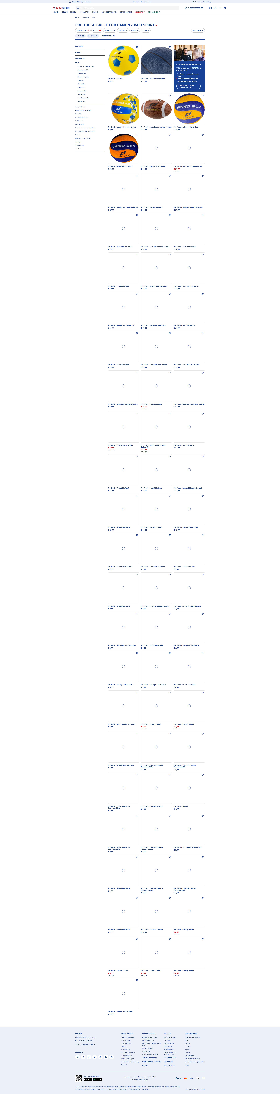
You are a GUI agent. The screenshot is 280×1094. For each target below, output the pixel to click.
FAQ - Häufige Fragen (128, 1052)
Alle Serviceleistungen (192, 1037)
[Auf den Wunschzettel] (137, 47)
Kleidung (79, 46)
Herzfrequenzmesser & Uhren (85, 128)
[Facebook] (83, 1057)
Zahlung (123, 1046)
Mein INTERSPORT (148, 1034)
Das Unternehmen (170, 1037)
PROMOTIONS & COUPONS (151, 1062)
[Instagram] (77, 1057)
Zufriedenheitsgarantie (150, 1054)
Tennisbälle (82, 94)
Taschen (78, 149)
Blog (187, 1065)
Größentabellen (190, 1056)
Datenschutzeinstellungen (140, 1079)
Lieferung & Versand (128, 1037)
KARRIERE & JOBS (170, 1058)
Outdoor (188, 1046)
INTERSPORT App (148, 1040)
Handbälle (81, 84)
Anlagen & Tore (80, 107)
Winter (187, 1049)
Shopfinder (167, 1040)
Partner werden (169, 1043)
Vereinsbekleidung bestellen (194, 1062)
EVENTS (145, 1066)
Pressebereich (168, 1046)
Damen (77, 17)
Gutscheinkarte (147, 1048)
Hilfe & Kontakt (127, 1034)
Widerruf (124, 1065)
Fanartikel (78, 114)
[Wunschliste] (220, 8)
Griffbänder (79, 121)
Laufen (187, 1043)
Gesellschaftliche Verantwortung (169, 1053)
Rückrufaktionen (126, 1056)
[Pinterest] (100, 1057)
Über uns (167, 1034)
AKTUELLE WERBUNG (149, 1058)
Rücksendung (125, 1049)
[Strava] (111, 1057)
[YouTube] (94, 1057)
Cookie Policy (151, 1077)
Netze (77, 135)
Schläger (78, 142)
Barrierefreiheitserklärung (130, 1062)
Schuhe (78, 52)
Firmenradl (168, 1062)
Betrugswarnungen (127, 1059)
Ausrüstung (85, 17)
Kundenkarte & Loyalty (150, 1037)
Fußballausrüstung (81, 117)
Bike (186, 1040)
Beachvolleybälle (83, 77)
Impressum (128, 1077)
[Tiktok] (89, 1057)
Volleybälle (81, 101)
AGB (135, 1077)
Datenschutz (142, 1077)
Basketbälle (82, 73)
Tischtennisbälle (83, 98)
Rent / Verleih (169, 1066)
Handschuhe (79, 124)
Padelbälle (81, 87)
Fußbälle (81, 80)
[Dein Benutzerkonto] (215, 8)
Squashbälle (82, 91)
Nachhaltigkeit (169, 1049)
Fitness (187, 1052)
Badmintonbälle (83, 70)
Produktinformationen (192, 1059)
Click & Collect (126, 1040)
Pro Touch (91, 36)
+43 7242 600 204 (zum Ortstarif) (85, 1037)
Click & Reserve (126, 1043)
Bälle (77, 62)
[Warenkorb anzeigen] (225, 8)
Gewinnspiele (146, 1051)
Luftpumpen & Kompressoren (85, 131)
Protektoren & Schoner (83, 138)
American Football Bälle (86, 66)
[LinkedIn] (106, 1057)
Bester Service (191, 1034)
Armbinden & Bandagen (83, 110)
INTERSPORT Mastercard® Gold (151, 1044)
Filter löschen (107, 36)
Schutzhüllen (79, 145)
